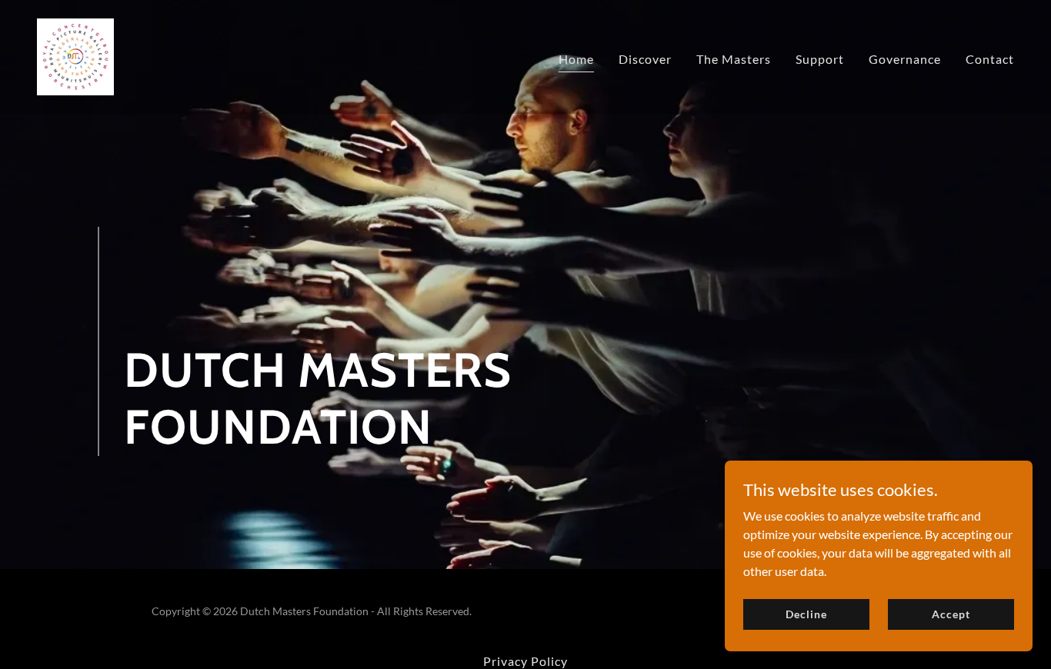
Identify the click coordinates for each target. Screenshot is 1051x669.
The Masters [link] (733, 59)
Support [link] (820, 59)
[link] (75, 55)
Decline (806, 614)
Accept (950, 614)
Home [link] (576, 59)
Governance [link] (905, 59)
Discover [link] (645, 59)
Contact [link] (990, 59)
